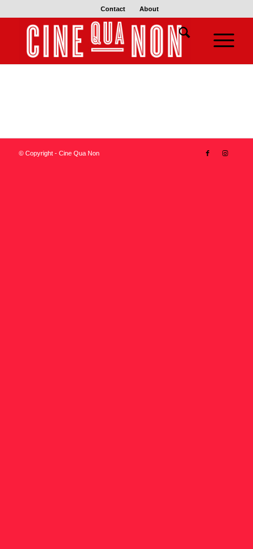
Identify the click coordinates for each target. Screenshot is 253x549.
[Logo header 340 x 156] (105, 40)
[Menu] (218, 40)
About (149, 8)
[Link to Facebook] (208, 153)
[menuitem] (113, 9)
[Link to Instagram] (225, 153)
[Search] (178, 34)
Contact (113, 8)
